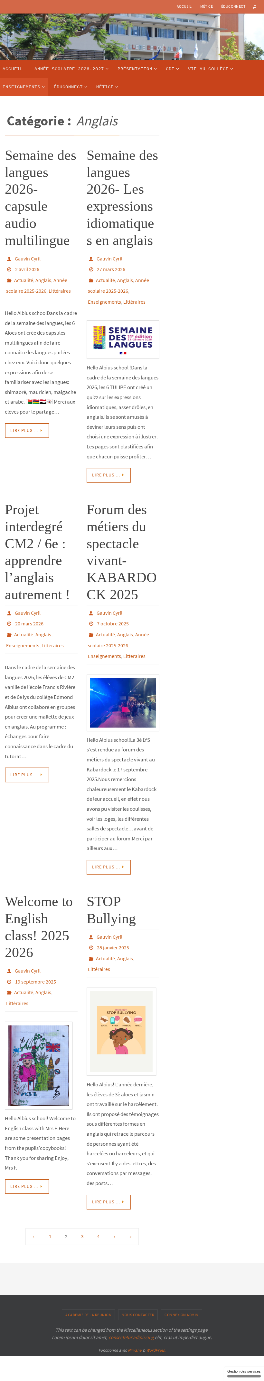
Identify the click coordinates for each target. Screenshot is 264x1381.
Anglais (43, 276)
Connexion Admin (182, 1289)
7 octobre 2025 (113, 612)
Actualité (23, 276)
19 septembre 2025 (35, 961)
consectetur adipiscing (131, 1312)
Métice (206, 6)
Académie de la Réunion (88, 1289)
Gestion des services (244, 1371)
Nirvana (135, 1325)
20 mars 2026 (29, 612)
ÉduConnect (233, 6)
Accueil (184, 6)
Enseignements (104, 294)
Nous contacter (138, 1289)
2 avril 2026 (27, 267)
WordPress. (155, 1325)
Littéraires (60, 285)
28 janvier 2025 (113, 927)
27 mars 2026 (111, 267)
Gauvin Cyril (28, 258)
